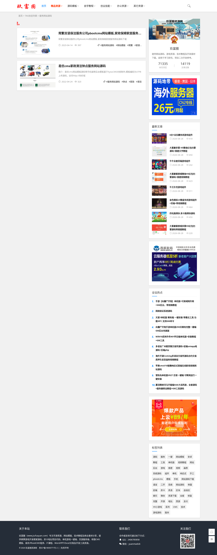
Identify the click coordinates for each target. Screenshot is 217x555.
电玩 (170, 501)
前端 (155, 490)
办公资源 (122, 6)
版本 (167, 512)
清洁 (139, 81)
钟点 (125, 81)
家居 (138, 45)
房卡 (163, 490)
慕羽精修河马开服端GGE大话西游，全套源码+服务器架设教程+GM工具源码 (176, 386)
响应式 (183, 473)
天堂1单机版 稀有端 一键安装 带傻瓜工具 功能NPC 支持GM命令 (176, 319)
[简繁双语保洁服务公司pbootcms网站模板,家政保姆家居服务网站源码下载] (38, 43)
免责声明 (65, 548)
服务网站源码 (108, 45)
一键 (170, 456)
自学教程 (88, 6)
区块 (178, 490)
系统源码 (157, 473)
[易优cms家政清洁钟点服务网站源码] (38, 76)
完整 (155, 501)
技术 (183, 506)
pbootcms (158, 479)
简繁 (131, 45)
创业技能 (105, 6)
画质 (186, 468)
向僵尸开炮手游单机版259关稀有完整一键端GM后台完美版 (176, 329)
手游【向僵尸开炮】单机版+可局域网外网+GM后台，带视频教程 (175, 303)
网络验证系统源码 (164, 310)
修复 (190, 495)
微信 (163, 495)
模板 (168, 479)
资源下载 (172, 495)
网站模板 (121, 45)
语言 (155, 484)
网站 (192, 462)
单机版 (171, 462)
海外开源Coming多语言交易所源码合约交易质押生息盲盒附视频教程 (176, 357)
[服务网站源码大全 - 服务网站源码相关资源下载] (26, 8)
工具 (163, 462)
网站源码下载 (188, 479)
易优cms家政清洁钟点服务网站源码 (82, 66)
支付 (186, 501)
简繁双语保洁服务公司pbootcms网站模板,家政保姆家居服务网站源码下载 (107, 33)
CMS (175, 506)
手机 (176, 479)
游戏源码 (157, 512)
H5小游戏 (157, 506)
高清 (170, 490)
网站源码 (180, 484)
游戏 (163, 468)
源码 (155, 456)
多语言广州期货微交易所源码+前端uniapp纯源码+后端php (176, 348)
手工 (192, 473)
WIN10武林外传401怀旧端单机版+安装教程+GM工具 (176, 338)
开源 (163, 501)
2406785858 (134, 539)
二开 (163, 484)
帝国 (190, 484)
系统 (170, 484)
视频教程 (182, 462)
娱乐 (155, 495)
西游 (178, 501)
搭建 (170, 468)
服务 (163, 456)
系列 (167, 506)
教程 (155, 462)
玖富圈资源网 (31, 548)
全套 (182, 495)
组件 (167, 473)
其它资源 (138, 6)
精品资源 (55, 6)
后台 (155, 468)
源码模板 (72, 6)
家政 (132, 81)
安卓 (190, 456)
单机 (174, 473)
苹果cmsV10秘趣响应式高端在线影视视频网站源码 (176, 367)
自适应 (187, 490)
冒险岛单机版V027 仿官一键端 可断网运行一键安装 (176, 377)
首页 (43, 6)
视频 (178, 468)
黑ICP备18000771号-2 (48, 548)
